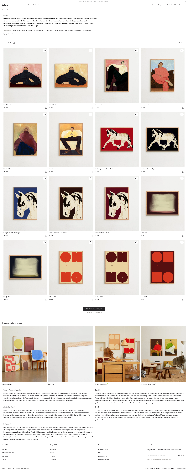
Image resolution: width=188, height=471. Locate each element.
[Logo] (5, 5)
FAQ (99, 452)
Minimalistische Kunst (74, 30)
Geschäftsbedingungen (152, 468)
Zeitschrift (36, 5)
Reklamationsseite (103, 459)
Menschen (15, 34)
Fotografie (29, 30)
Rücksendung (102, 456)
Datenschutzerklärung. (164, 459)
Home (3, 9)
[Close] (185, 1)
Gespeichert (161, 5)
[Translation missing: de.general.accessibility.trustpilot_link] (18, 468)
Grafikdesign (49, 30)
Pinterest (52, 456)
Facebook (53, 459)
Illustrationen (87, 30)
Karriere (4, 459)
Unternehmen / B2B (8, 452)
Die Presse (5, 456)
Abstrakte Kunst (38, 30)
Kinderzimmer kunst (61, 30)
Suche (154, 5)
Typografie (6, 34)
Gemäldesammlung (140, 396)
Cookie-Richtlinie (181, 468)
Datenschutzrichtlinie (168, 468)
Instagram (53, 449)
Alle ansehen (7, 30)
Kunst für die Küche (19, 30)
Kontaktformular (103, 449)
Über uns (4, 449)
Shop (29, 5)
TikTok (52, 452)
